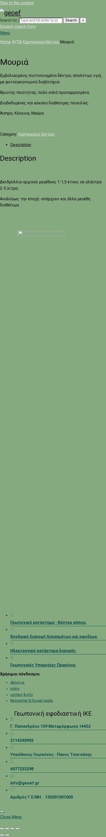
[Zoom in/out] (2, 828)
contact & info (21, 695)
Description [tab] (20, 144)
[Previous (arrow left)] (2, 835)
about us (17, 682)
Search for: (9, 20)
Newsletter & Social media (31, 701)
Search (71, 20)
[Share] (12, 828)
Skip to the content (17, 3)
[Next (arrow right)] (7, 835)
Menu (5, 33)
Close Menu (11, 816)
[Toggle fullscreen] (7, 828)
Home (5, 41)
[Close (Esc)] (17, 828)
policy (15, 688)
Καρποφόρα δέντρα (41, 41)
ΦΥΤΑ (17, 41)
